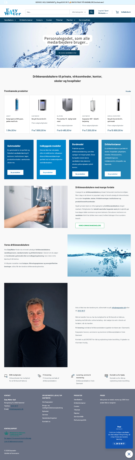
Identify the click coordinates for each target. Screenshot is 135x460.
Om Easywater (47, 402)
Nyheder (45, 411)
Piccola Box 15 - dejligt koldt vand (66, 120)
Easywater (35, 116)
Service (45, 415)
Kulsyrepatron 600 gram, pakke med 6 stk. (14, 120)
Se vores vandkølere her (67, 53)
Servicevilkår (79, 416)
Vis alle (128, 91)
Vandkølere (9, 20)
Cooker (49, 20)
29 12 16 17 (81, 311)
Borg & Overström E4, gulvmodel (115, 120)
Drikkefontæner (26, 20)
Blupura (60, 116)
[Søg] (91, 12)
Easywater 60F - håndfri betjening (90, 120)
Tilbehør (59, 20)
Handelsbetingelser (49, 418)
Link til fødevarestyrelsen (13, 441)
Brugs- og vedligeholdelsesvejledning (52, 406)
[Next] (131, 114)
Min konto (102, 13)
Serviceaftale (84, 20)
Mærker (70, 20)
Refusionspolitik (80, 420)
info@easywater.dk (119, 307)
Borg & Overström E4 (39, 119)
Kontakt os (46, 421)
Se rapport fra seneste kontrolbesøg (17, 438)
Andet (8, 116)
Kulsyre (39, 20)
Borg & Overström (114, 116)
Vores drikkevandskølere (90, 225)
